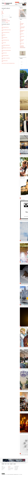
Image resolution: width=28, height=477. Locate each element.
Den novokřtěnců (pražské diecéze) (6, 45)
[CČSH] (7, 3)
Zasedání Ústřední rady (4, 37)
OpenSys (21, 474)
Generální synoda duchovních (5, 55)
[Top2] (14, 460)
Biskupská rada (21, 33)
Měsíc (10, 17)
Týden (2, 12)
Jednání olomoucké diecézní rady (5, 32)
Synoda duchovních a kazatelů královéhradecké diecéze (8, 63)
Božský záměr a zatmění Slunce (23, 327)
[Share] (24, 1)
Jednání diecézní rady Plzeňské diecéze (6, 50)
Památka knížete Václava (5, 60)
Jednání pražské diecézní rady (5, 27)
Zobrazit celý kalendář (22, 47)
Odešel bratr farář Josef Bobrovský (24, 220)
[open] (2, 1)
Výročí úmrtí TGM (4, 42)
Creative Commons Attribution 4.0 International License (13, 474)
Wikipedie (7, 22)
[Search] (25, 1)
